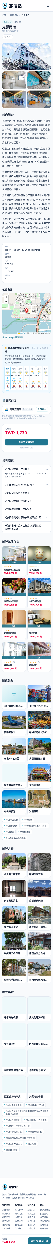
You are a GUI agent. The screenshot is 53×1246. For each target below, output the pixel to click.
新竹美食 (19, 1221)
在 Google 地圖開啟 (14, 337)
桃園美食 (19, 1217)
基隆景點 (6, 1209)
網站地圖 (44, 1228)
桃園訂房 (31, 1217)
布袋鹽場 (10, 831)
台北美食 (19, 1213)
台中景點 (6, 1228)
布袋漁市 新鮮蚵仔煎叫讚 (18, 1125)
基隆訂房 (31, 1209)
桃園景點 (6, 1217)
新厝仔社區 (25, 831)
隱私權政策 (45, 1221)
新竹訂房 (31, 1221)
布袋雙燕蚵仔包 (35, 1131)
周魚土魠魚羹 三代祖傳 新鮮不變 (20, 1137)
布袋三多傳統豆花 (14, 1143)
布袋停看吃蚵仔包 (14, 1131)
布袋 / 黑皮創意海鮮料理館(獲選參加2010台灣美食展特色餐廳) (27, 1112)
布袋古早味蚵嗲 (13, 1119)
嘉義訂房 (14, 15)
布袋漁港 (28, 819)
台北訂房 (31, 1213)
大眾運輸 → (42, 409)
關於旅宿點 (45, 1209)
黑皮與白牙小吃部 (36, 1104)
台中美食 (19, 1228)
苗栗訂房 (31, 1224)
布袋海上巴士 (12, 819)
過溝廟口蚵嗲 (12, 1149)
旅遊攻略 (44, 1213)
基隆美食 (19, 1209)
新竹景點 (6, 1221)
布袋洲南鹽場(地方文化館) (35, 825)
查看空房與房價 (26, 442)
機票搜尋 (44, 1217)
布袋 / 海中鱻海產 (13, 1104)
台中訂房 (31, 1228)
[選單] (48, 6)
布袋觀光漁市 (12, 825)
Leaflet (22, 333)
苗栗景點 (6, 1224)
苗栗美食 (19, 1224)
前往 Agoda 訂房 (39, 1240)
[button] (27, 311)
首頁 (4, 15)
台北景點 (6, 1213)
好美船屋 (32, 1143)
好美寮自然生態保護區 (16, 837)
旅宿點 (15, 6)
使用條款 (44, 1224)
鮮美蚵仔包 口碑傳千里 (36, 1119)
